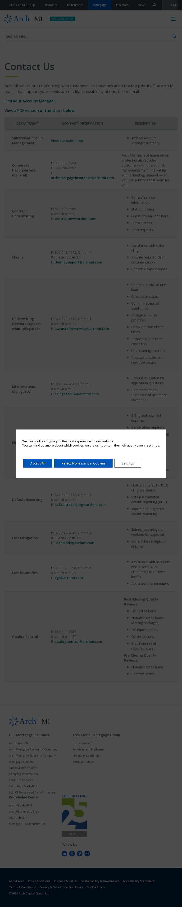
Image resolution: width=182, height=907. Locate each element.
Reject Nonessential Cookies (83, 463)
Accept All (37, 463)
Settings (128, 463)
